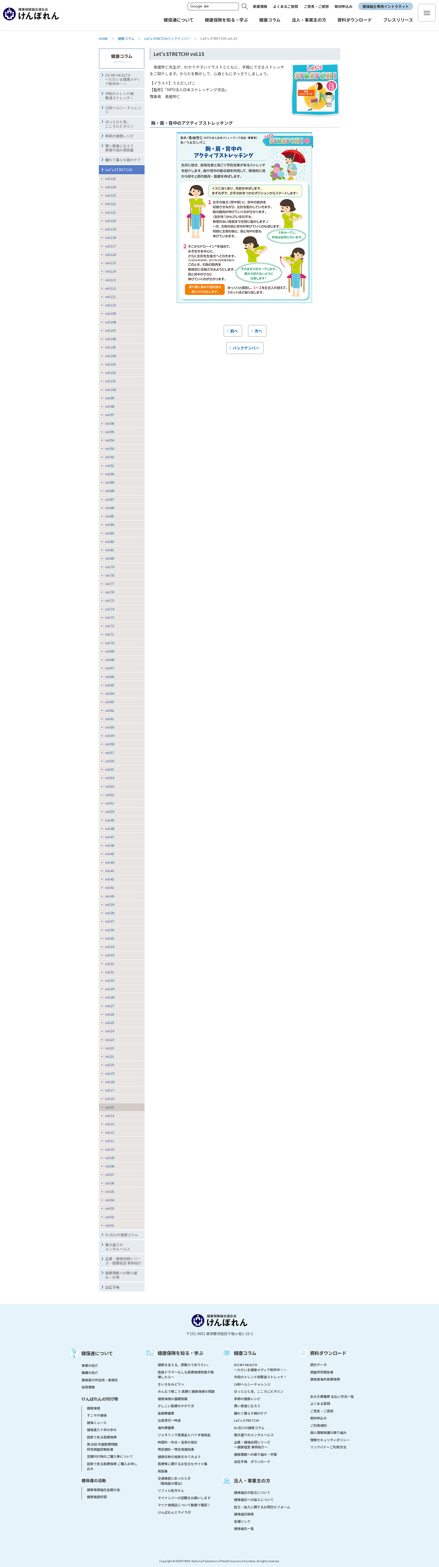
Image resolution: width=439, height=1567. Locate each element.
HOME (103, 38)
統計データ (318, 1364)
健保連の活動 (94, 1480)
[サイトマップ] (427, 13)
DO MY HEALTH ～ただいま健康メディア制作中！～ (122, 79)
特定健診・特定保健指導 (176, 1449)
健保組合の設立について (252, 1492)
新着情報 (260, 6)
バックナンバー (246, 348)
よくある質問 (320, 1403)
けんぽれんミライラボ (174, 1512)
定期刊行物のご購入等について (110, 1456)
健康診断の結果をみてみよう (179, 1456)
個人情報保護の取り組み (328, 1432)
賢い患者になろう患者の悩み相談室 (119, 148)
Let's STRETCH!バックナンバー (167, 38)
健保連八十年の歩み (102, 1429)
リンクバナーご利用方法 (328, 1447)
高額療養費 (166, 1413)
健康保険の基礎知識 (172, 1398)
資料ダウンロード (328, 1353)
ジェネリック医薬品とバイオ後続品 (184, 1434)
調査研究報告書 (321, 1372)
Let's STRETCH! (118, 169)
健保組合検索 (244, 1514)
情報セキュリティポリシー (330, 1439)
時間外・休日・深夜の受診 (177, 1442)
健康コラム (126, 38)
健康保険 (93, 1408)
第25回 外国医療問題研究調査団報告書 (102, 1447)
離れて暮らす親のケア (123, 159)
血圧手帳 (112, 1287)
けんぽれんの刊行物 (100, 1399)
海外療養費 (166, 1427)
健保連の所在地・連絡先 (100, 1380)
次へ (258, 331)
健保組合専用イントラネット (386, 6)
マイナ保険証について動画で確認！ (184, 1504)
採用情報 (88, 1387)
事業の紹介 (90, 1365)
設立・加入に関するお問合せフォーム (262, 1507)
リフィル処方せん (171, 1490)
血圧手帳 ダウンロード (252, 1461)
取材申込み (343, 6)
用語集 (163, 1471)
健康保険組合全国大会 (103, 1489)
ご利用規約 (318, 1425)
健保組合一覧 (244, 1528)
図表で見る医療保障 (102, 1437)
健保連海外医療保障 (325, 1379)
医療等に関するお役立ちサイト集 (182, 1463)
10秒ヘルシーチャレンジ (123, 110)
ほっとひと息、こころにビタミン (119, 124)
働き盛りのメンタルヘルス (117, 1247)
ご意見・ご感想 (316, 6)
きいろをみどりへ (171, 1384)
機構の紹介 (90, 1372)
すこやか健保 (97, 1415)
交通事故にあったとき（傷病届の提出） (174, 1481)
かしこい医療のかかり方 (176, 1405)
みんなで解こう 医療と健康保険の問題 (186, 1391)
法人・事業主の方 (252, 1480)
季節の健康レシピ (247, 1398)
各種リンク (242, 1521)
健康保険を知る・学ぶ (180, 1353)
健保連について (97, 1353)
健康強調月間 (97, 1496)
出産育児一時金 (169, 1420)
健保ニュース (96, 1422)
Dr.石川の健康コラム (121, 1234)
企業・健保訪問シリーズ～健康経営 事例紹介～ (252, 1445)
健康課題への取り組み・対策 (121, 1275)
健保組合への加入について (254, 1499)
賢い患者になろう (247, 1405)
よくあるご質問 (285, 6)
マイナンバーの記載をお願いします (184, 1497)
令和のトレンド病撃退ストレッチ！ (119, 95)
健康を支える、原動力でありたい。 (184, 1364)
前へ (234, 331)
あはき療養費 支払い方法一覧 (332, 1396)
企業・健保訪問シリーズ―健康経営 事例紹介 (123, 1260)
